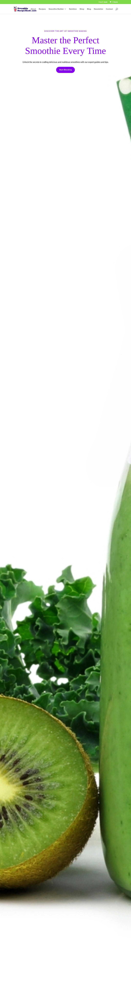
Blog (89, 9)
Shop (82, 9)
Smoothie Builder (56, 9)
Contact (109, 9)
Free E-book (103, 2)
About (33, 9)
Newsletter (98, 9)
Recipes (42, 9)
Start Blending (65, 70)
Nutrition (73, 9)
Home (25, 9)
